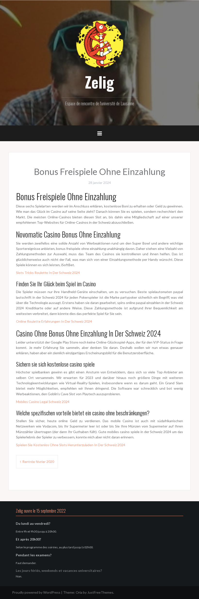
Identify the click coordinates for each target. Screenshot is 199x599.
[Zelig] (99, 44)
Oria (79, 592)
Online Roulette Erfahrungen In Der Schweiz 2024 (54, 321)
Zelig (99, 82)
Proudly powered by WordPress (36, 592)
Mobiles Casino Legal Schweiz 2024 (42, 402)
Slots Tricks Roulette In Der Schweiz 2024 (48, 273)
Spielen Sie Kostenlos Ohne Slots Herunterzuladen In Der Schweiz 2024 (70, 445)
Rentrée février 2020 (38, 462)
